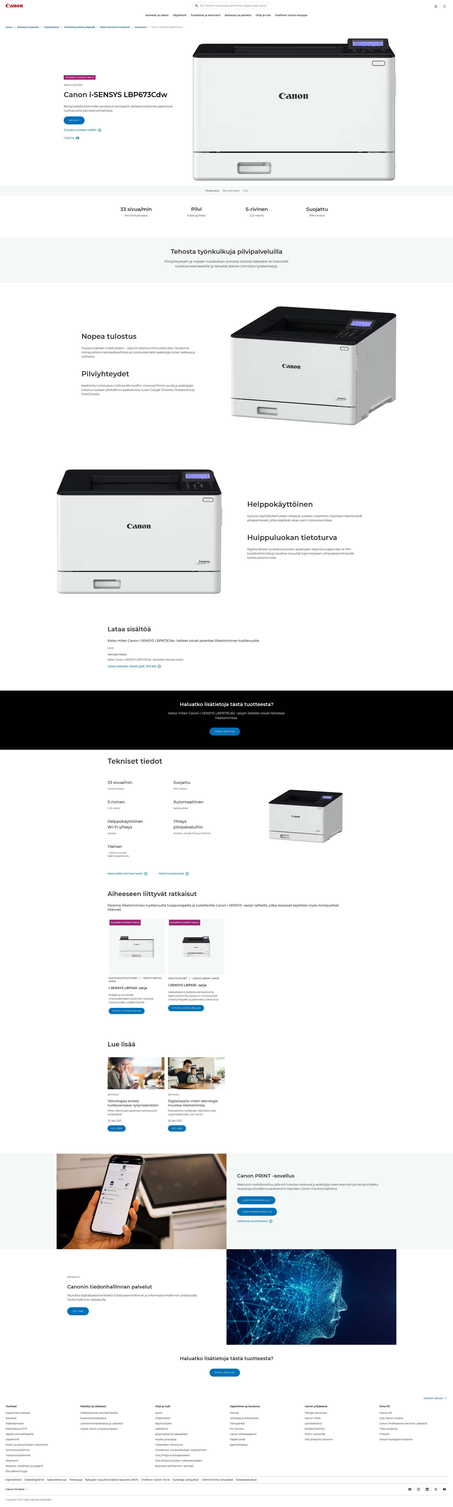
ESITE (111, 648)
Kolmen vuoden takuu (125, 922)
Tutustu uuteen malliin (126, 1011)
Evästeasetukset (246, 1479)
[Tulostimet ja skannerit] (221, 15)
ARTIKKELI (113, 1094)
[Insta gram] (418, 1489)
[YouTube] (444, 1489)
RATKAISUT (73, 1277)
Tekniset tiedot (230, 190)
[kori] (444, 6)
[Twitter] (435, 1489)
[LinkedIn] (427, 1489)
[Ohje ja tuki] (272, 15)
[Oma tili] (436, 6)
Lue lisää (116, 1128)
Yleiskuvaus (212, 190)
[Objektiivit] (187, 15)
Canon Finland (15, 1489)
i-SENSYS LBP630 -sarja (187, 985)
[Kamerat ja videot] (170, 15)
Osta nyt (74, 120)
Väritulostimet (73, 85)
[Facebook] (409, 1489)
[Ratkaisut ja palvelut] (252, 15)
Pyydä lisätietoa (225, 731)
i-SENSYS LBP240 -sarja (128, 988)
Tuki (245, 190)
